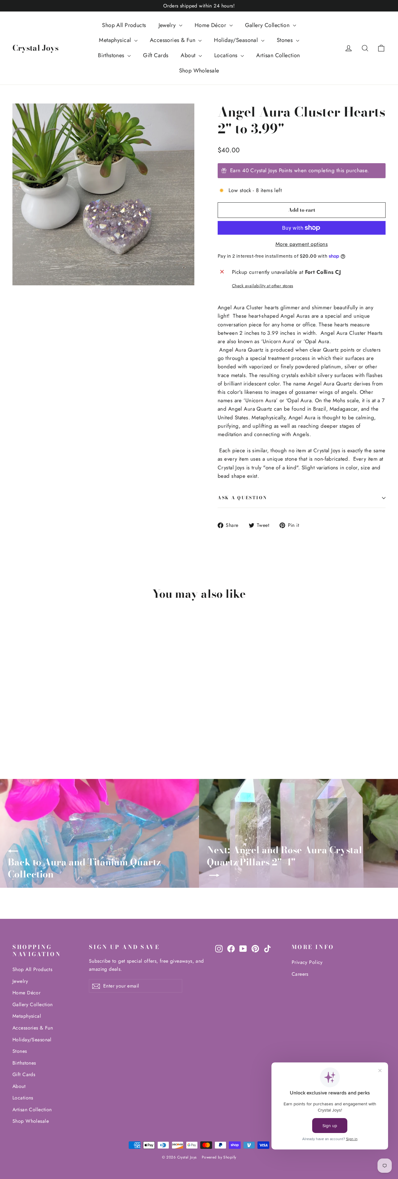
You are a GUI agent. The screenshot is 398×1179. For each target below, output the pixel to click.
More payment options (301, 244)
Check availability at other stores (262, 286)
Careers (300, 974)
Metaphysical (116, 40)
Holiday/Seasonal (236, 40)
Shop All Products (124, 25)
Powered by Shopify (219, 1157)
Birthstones (112, 55)
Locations (226, 55)
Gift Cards (155, 55)
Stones (285, 40)
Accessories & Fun (173, 40)
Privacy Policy (307, 962)
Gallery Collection (268, 25)
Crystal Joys (35, 48)
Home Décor (211, 25)
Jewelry (168, 25)
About (189, 55)
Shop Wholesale (199, 71)
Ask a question (242, 498)
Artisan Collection (278, 55)
